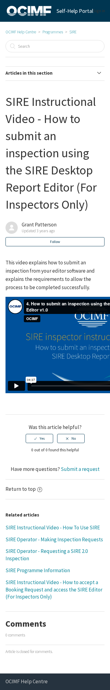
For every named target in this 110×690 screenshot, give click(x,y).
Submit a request (80, 469)
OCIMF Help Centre (21, 32)
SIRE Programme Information (38, 570)
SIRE (73, 32)
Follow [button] (55, 241)
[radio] (39, 438)
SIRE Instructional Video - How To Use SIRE (53, 527)
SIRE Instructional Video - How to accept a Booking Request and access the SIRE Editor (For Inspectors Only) (54, 589)
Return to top (21, 489)
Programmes (52, 32)
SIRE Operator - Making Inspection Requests (54, 539)
